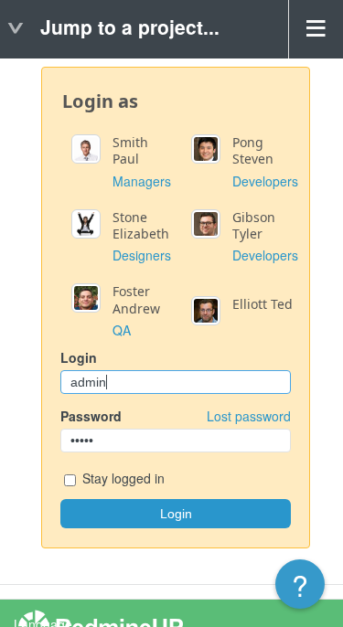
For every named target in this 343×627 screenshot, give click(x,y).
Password (175, 416)
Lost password (249, 416)
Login (78, 357)
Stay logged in (122, 478)
